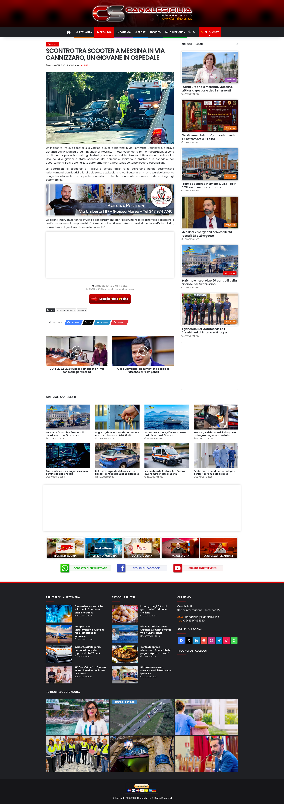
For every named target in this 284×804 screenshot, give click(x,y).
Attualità (85, 32)
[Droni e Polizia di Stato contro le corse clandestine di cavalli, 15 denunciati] (142, 717)
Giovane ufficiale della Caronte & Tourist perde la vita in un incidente (155, 629)
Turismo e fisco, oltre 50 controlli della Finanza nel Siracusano (209, 282)
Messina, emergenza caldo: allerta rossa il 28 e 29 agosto (206, 234)
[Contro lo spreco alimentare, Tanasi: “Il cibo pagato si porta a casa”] (125, 654)
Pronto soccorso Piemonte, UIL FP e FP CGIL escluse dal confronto (208, 185)
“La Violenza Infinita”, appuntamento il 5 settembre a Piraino (208, 137)
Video (157, 32)
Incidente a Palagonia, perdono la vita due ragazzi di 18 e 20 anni (88, 650)
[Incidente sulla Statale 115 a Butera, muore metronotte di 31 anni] (166, 455)
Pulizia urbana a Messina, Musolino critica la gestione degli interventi (207, 88)
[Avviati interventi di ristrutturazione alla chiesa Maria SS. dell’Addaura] (77, 754)
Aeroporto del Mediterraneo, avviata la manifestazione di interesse (89, 631)
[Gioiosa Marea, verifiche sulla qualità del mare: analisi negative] (59, 614)
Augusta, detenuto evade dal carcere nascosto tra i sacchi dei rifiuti (117, 434)
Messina (82, 310)
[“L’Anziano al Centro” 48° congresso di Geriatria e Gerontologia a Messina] (206, 717)
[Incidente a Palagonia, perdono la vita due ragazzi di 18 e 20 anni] (59, 654)
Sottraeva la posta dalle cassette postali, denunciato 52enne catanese (117, 472)
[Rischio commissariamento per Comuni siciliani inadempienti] (142, 754)
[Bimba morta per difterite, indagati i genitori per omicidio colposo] (216, 455)
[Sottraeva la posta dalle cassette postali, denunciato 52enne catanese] (117, 455)
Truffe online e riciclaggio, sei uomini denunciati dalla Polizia (67, 472)
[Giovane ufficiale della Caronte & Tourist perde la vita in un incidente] (125, 634)
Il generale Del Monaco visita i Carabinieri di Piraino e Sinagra (204, 331)
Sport (141, 32)
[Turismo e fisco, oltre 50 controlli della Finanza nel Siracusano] (68, 417)
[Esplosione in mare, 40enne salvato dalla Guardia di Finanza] (166, 417)
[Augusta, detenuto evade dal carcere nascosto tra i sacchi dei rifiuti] (117, 417)
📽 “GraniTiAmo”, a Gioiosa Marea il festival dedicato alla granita (90, 670)
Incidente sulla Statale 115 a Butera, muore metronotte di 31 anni (164, 472)
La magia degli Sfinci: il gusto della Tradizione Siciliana (153, 609)
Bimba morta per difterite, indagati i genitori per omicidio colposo (215, 472)
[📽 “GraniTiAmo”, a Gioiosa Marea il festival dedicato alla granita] (59, 675)
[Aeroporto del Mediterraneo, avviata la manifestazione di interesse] (59, 634)
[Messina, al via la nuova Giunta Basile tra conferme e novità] (206, 754)
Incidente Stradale (66, 310)
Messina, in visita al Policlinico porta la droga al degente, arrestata (215, 434)
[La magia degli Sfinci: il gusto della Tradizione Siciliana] (125, 614)
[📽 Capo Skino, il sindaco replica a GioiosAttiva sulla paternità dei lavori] (77, 717)
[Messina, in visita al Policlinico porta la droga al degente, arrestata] (216, 417)
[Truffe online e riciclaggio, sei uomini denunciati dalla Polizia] (68, 455)
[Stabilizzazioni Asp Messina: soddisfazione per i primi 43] (125, 675)
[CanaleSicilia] (142, 13)
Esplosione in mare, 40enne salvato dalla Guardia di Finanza (165, 434)
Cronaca (105, 32)
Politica (125, 32)
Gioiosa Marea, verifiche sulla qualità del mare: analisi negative (89, 609)
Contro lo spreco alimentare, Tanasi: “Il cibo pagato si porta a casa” (155, 650)
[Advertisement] (110, 255)
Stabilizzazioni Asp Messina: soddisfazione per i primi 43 (156, 670)
